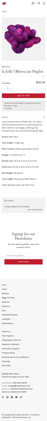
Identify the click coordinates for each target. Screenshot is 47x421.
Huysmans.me (25, 417)
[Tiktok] (21, 397)
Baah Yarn (6, 67)
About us (6, 331)
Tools (4, 289)
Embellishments (10, 315)
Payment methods (10, 344)
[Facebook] (3, 397)
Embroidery (7, 323)
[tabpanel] (23, 39)
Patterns (6, 306)
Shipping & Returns (11, 340)
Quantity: (6, 83)
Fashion (5, 302)
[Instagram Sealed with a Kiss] (7, 397)
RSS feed (6, 365)
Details (5, 117)
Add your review (35, 210)
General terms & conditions (15, 357)
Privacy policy (8, 353)
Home (4, 12)
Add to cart (23, 96)
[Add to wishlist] (43, 76)
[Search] (39, 4)
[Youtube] (16, 397)
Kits (4, 310)
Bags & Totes (8, 297)
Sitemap (6, 361)
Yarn (4, 285)
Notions (5, 293)
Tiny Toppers (8, 336)
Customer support (11, 348)
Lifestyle (6, 319)
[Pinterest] (12, 397)
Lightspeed (6, 417)
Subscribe (23, 262)
